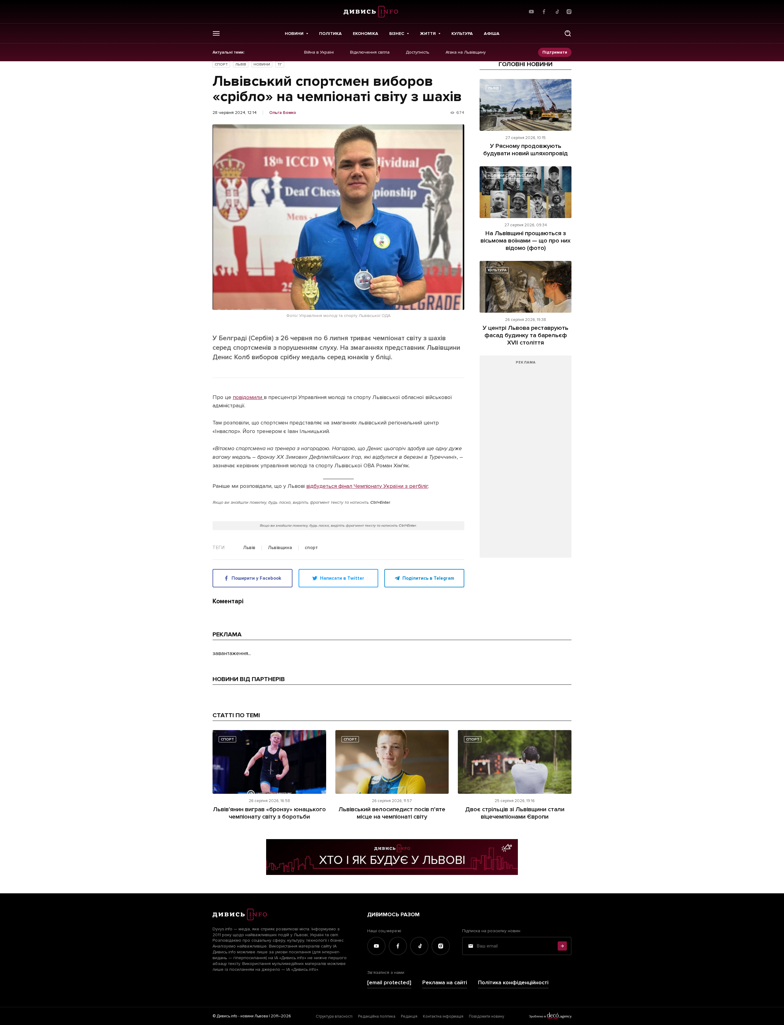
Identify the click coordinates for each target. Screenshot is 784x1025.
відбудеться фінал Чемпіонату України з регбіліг (367, 486)
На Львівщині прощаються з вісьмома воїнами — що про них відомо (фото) (526, 241)
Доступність (417, 52)
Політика (330, 33)
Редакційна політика (376, 1016)
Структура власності (334, 1016)
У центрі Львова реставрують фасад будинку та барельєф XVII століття (525, 335)
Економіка (365, 33)
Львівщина (280, 547)
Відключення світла (370, 52)
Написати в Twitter (342, 578)
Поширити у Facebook (256, 578)
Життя (428, 33)
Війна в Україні (319, 52)
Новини (294, 33)
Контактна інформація (443, 1016)
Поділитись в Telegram (428, 578)
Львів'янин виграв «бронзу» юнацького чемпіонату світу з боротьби (269, 813)
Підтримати (554, 52)
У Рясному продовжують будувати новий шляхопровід (525, 149)
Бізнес (396, 33)
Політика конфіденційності (513, 982)
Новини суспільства (509, 175)
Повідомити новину (486, 1016)
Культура (462, 33)
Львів (240, 64)
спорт (311, 547)
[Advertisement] (525, 460)
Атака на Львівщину (466, 52)
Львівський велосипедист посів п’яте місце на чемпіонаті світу (391, 813)
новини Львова (254, 1016)
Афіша (491, 33)
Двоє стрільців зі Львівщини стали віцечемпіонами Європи (514, 813)
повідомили (248, 397)
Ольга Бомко (282, 113)
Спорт (221, 64)
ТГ (279, 64)
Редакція (409, 1016)
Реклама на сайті (444, 982)
